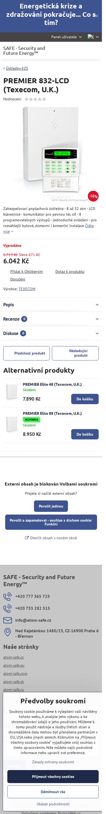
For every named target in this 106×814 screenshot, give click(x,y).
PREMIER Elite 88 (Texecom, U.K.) (52, 413)
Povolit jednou (51, 506)
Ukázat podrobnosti (53, 804)
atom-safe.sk (13, 681)
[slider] (35, 99)
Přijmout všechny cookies (53, 776)
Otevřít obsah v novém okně (53, 537)
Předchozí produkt (29, 353)
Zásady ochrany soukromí (53, 761)
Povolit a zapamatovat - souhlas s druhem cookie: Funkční (51, 522)
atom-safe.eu (13, 665)
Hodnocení (12, 99)
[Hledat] (69, 50)
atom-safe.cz (13, 657)
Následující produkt (78, 353)
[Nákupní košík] (82, 50)
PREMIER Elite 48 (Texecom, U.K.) (52, 384)
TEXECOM (26, 288)
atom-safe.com (15, 673)
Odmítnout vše (53, 791)
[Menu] (95, 50)
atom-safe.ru (13, 689)
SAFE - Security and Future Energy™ (24, 50)
